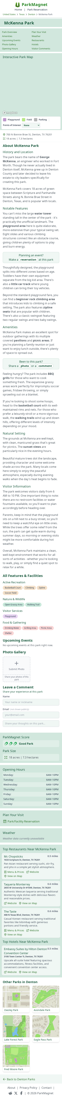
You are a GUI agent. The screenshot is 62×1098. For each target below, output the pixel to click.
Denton (31, 14)
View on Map (14, 876)
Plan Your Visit (39, 32)
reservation (28, 259)
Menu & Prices (15, 872)
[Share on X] (16, 1093)
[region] (31, 88)
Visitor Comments (41, 48)
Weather (36, 36)
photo (25, 366)
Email (16, 709)
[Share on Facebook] (21, 1093)
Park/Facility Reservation (24, 821)
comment (45, 366)
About (11, 1088)
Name (6, 696)
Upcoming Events (11, 40)
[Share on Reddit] (10, 1093)
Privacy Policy (28, 1088)
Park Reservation (37, 9)
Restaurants (38, 40)
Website (34, 872)
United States (9, 14)
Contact (47, 1088)
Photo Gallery (9, 44)
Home (18, 9)
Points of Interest (12, 125)
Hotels (35, 44)
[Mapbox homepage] (10, 113)
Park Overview (9, 32)
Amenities (7, 36)
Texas (22, 14)
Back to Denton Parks (21, 1079)
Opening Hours (10, 48)
